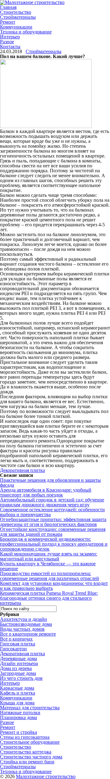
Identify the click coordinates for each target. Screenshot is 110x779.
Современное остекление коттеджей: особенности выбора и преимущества (52, 512)
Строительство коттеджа (25, 751)
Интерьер (10, 36)
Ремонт (7, 22)
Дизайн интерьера (19, 663)
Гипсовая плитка (17, 643)
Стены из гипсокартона (25, 737)
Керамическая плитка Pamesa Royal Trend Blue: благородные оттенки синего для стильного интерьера (49, 598)
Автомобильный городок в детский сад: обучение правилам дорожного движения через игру (52, 502)
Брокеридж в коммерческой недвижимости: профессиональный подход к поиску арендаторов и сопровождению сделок (54, 543)
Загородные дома (18, 673)
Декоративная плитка (22, 470)
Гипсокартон (13, 648)
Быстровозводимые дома (26, 624)
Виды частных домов (22, 629)
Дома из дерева (16, 668)
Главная (8, 7)
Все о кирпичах (16, 638)
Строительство (15, 12)
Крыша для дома (17, 702)
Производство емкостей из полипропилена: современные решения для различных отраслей (49, 576)
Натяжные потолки (20, 712)
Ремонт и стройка (18, 732)
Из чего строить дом (21, 678)
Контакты (10, 46)
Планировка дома (18, 717)
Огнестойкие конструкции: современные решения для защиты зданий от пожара (52, 532)
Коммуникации (16, 26)
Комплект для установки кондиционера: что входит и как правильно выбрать (54, 586)
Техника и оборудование (26, 31)
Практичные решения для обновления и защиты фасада (50, 482)
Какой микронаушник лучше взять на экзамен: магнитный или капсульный (48, 556)
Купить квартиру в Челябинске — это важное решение (48, 566)
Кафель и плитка (17, 692)
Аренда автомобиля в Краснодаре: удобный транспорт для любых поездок (45, 492)
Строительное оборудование (30, 742)
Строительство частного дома (31, 756)
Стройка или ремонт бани (27, 761)
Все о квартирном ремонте (28, 634)
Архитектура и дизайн (23, 619)
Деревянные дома (18, 658)
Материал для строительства (30, 707)
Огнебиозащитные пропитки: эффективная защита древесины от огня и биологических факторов (53, 522)
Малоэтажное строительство (45, 776)
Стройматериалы (18, 17)
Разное (7, 41)
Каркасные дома (17, 688)
